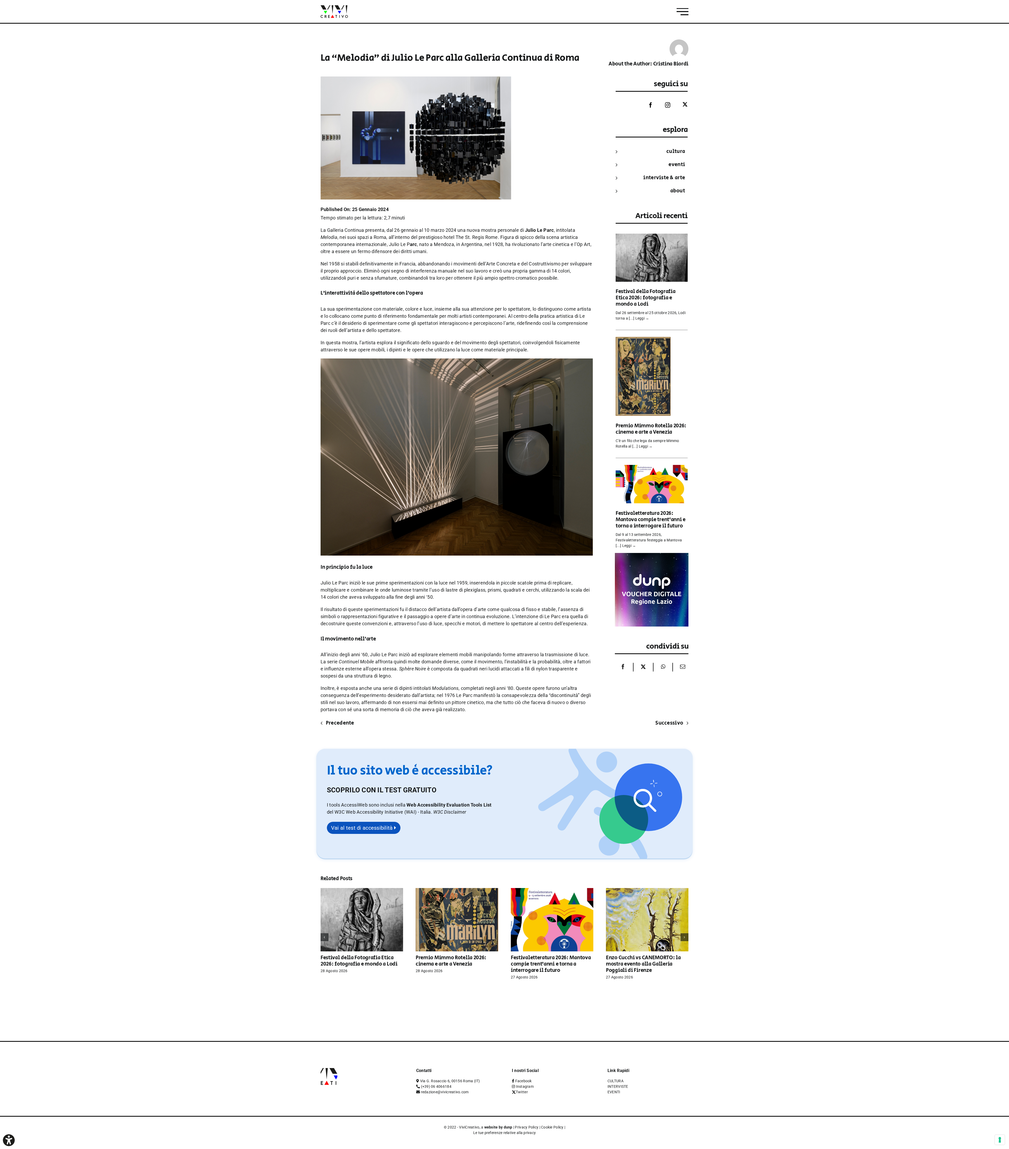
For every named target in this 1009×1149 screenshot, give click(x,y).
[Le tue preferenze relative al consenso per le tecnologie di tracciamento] (1000, 1140)
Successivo (669, 723)
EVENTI (676, 164)
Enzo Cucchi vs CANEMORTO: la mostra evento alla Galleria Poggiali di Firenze (643, 964)
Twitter (522, 1092)
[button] (449, 812)
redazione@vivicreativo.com (445, 1092)
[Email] (681, 667)
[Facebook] (646, 105)
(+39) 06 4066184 (436, 1086)
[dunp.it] (651, 556)
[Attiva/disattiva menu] (682, 11)
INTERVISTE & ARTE (664, 178)
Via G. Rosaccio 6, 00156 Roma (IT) (450, 1081)
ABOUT (677, 191)
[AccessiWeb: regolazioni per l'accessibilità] (9, 1140)
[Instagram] (663, 105)
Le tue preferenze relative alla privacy (504, 1133)
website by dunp (498, 1127)
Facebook (523, 1081)
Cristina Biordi (671, 64)
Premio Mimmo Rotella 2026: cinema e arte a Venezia (651, 429)
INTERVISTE (618, 1086)
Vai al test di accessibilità (362, 828)
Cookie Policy (552, 1127)
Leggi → (642, 318)
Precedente (340, 723)
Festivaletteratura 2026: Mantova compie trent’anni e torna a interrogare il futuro (651, 520)
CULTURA (675, 151)
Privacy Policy (526, 1127)
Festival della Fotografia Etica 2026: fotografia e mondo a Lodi (646, 298)
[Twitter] (681, 105)
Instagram (525, 1086)
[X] (643, 667)
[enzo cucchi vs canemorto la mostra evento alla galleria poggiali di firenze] (647, 891)
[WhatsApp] (663, 667)
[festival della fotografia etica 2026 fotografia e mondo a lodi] (652, 237)
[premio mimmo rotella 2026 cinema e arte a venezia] (643, 340)
